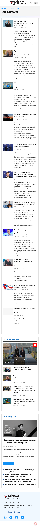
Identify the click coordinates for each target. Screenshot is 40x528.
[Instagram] (5, 517)
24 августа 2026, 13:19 (11, 362)
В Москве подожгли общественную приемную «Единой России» (23, 85)
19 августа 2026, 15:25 (19, 395)
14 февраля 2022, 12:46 (21, 236)
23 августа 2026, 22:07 (19, 372)
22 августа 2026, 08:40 (10, 446)
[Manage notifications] (35, 523)
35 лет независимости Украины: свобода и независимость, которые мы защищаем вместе (24, 378)
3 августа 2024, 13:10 (20, 57)
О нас (10, 512)
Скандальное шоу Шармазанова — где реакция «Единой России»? (24, 23)
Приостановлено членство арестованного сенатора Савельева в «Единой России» (24, 53)
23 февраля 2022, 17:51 (21, 206)
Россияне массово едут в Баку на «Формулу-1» (20, 484)
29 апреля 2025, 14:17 (20, 27)
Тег (8, 8)
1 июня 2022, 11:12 (19, 179)
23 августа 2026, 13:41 (19, 382)
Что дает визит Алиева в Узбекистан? (18, 360)
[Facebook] (16, 517)
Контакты (17, 512)
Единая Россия (15, 8)
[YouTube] (22, 517)
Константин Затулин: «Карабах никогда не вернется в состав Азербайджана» (24, 311)
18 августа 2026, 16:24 (19, 405)
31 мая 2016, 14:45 (19, 315)
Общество (8, 435)
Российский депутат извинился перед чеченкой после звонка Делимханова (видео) (25, 232)
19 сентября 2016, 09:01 (21, 289)
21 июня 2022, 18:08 (20, 149)
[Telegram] (10, 517)
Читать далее (8, 463)
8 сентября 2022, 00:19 (21, 119)
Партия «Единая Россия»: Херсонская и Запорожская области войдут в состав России (25, 174)
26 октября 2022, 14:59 (21, 89)
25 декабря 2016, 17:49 (21, 268)
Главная (3, 8)
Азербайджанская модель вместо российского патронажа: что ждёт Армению (24, 401)
